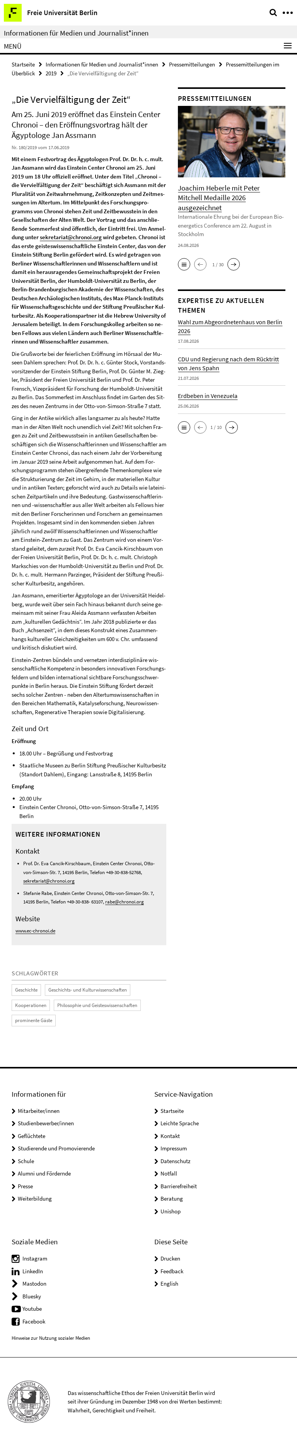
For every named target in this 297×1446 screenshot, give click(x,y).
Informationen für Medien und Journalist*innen (76, 32)
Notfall (168, 1173)
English (169, 1283)
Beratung (171, 1198)
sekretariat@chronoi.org (71, 237)
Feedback (171, 1271)
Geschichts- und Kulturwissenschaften (87, 990)
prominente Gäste (33, 1020)
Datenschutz (175, 1161)
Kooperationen (30, 1005)
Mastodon (34, 1283)
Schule (26, 1161)
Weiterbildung (35, 1198)
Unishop (170, 1211)
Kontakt (170, 1136)
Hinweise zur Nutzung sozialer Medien (51, 1338)
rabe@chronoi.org (124, 901)
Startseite (23, 64)
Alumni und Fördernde (44, 1173)
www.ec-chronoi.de (35, 930)
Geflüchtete (31, 1136)
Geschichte (26, 990)
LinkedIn (32, 1271)
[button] (184, 264)
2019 (51, 73)
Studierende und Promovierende (56, 1148)
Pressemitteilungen (192, 64)
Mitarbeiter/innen (39, 1110)
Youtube (32, 1308)
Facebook (33, 1321)
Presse (25, 1186)
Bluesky (31, 1296)
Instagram (34, 1258)
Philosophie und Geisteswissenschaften (97, 1005)
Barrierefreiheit (178, 1186)
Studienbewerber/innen (46, 1123)
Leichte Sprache (179, 1123)
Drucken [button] (170, 1258)
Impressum (173, 1148)
